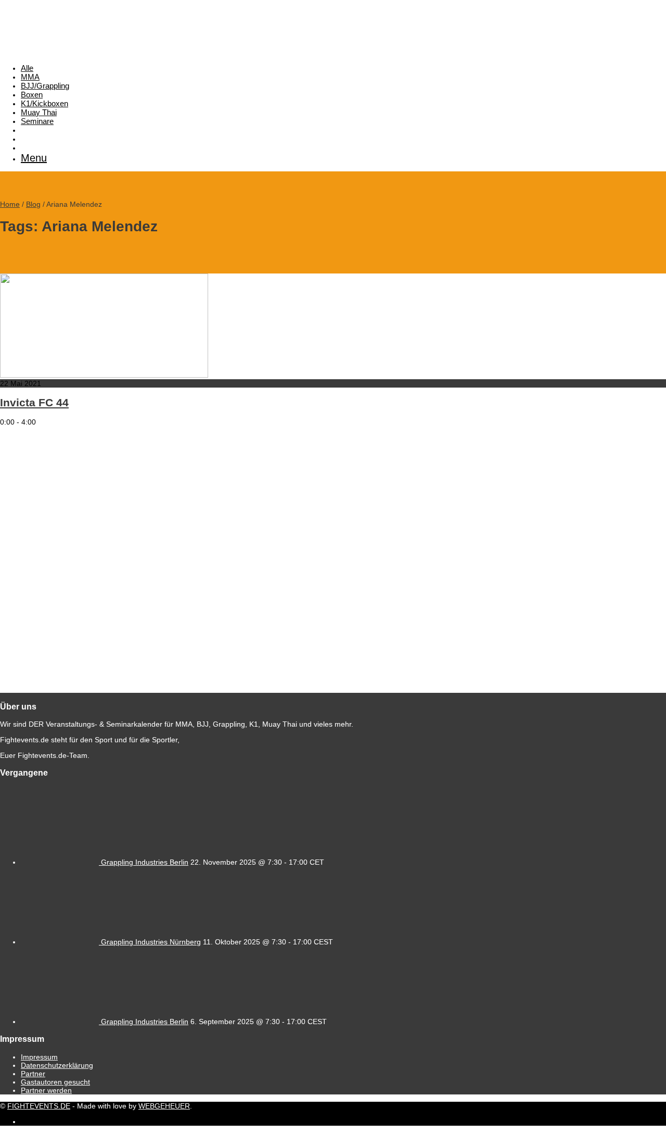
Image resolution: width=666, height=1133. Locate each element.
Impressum (39, 1057)
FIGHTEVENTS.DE (38, 1106)
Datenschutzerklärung (57, 1065)
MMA (30, 76)
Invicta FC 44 (34, 402)
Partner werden (46, 1090)
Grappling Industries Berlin (144, 862)
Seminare (37, 121)
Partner (33, 1073)
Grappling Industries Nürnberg (151, 942)
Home (10, 204)
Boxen (32, 94)
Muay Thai (39, 112)
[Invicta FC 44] (104, 375)
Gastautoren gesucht (55, 1082)
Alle (27, 68)
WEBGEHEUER (164, 1106)
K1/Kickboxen (44, 103)
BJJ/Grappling (45, 85)
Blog (33, 204)
